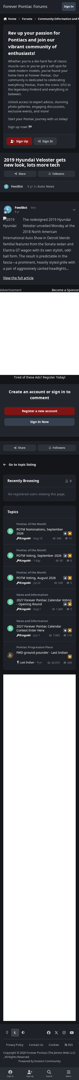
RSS (70, 1045)
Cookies (54, 1045)
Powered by (39, 1061)
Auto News (46, 186)
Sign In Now (39, 422)
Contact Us (36, 1045)
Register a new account (39, 411)
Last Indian (27, 662)
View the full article (18, 278)
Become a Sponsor (65, 290)
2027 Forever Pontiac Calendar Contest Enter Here (38, 628)
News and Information (32, 595)
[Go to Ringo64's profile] (10, 531)
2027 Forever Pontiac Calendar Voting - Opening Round (44, 602)
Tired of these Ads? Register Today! (39, 377)
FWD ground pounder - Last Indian (42, 652)
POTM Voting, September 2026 (38, 555)
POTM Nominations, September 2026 (39, 531)
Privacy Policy (14, 1045)
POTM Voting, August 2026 (36, 578)
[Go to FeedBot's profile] (6, 186)
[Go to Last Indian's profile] (10, 655)
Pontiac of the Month (31, 524)
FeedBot (21, 208)
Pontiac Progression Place (34, 647)
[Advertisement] (39, 333)
